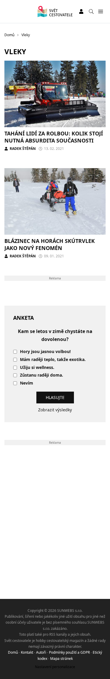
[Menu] (100, 11)
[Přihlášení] (81, 11)
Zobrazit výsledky (55, 410)
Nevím (26, 383)
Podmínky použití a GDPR (69, 652)
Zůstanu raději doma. (41, 375)
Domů (13, 652)
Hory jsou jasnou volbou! (45, 351)
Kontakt (27, 652)
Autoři (41, 652)
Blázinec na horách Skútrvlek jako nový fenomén (49, 244)
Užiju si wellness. (37, 367)
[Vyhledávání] (91, 11)
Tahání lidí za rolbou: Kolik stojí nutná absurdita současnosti (53, 137)
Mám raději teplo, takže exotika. (53, 359)
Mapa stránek (61, 658)
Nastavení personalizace (55, 666)
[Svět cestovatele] (55, 11)
